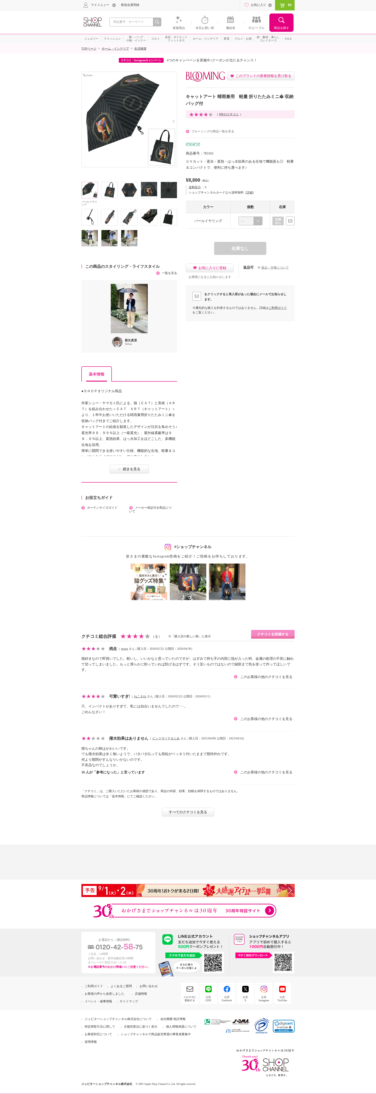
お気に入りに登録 (212, 268)
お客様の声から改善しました (104, 993)
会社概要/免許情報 (173, 1019)
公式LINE (208, 999)
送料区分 (195, 187)
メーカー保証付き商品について (150, 509)
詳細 (250, 192)
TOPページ (88, 48)
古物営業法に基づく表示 (140, 1026)
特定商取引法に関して (100, 1026)
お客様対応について (98, 1034)
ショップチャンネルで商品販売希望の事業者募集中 (156, 1034)
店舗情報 (141, 993)
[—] (250, 221)
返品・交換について (275, 267)
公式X (245, 999)
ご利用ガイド (278, 308)
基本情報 (96, 374)
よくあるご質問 (121, 986)
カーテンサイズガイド (102, 507)
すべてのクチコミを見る (188, 812)
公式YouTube (282, 999)
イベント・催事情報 (98, 1001)
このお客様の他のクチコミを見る (266, 677)
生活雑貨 (140, 48)
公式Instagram (264, 999)
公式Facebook (227, 999)
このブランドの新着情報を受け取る (263, 76)
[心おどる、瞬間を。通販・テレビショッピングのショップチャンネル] (92, 21)
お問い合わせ (148, 986)
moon (124, 648)
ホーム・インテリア (115, 48)
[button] (284, 1026)
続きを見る (131, 469)
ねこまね (140, 696)
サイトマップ (129, 1001)
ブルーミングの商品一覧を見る (212, 131)
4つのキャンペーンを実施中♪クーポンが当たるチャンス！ (212, 60)
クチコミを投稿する (273, 634)
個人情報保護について (181, 1026)
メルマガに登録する (189, 999)
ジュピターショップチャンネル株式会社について (118, 1019)
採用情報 (91, 1042)
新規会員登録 (130, 5)
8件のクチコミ (229, 114)
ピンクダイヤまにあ (166, 738)
